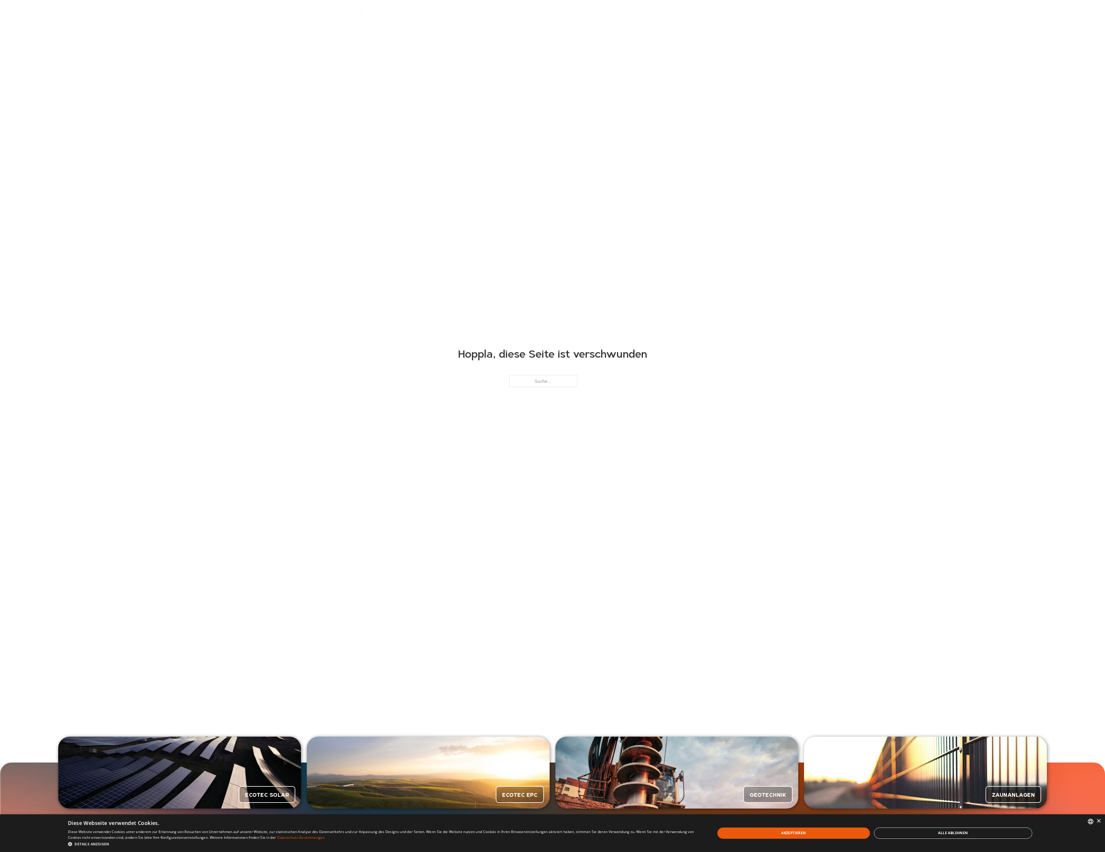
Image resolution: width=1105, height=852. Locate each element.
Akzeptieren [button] (793, 832)
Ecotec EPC (520, 794)
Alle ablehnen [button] (953, 832)
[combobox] (1090, 821)
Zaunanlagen (1013, 794)
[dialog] (552, 833)
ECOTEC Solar (267, 794)
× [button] (1098, 821)
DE (726, 11)
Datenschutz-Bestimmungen (301, 837)
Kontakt (702, 11)
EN (741, 11)
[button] (382, 844)
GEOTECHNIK (768, 794)
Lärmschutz (554, 11)
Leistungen (632, 11)
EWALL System (594, 11)
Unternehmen (668, 11)
